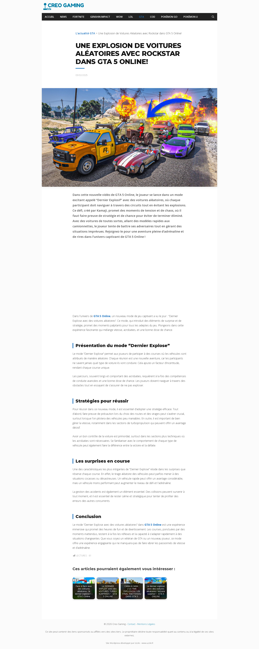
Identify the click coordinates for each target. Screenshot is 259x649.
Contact (131, 623)
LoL (131, 16)
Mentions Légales (146, 623)
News (63, 16)
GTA (141, 16)
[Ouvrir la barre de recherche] (213, 17)
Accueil (49, 16)
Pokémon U (190, 16)
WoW (119, 16)
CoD (152, 16)
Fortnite (78, 16)
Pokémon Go (169, 16)
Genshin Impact (100, 16)
